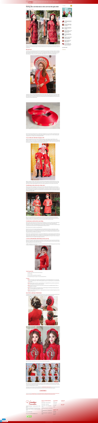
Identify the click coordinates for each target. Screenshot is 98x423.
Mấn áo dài (43, 394)
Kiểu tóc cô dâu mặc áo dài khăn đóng (37, 394)
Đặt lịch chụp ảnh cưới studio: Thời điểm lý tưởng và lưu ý (68, 41)
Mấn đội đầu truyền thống (52, 394)
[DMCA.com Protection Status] (29, 416)
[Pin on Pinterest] (44, 390)
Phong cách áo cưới (34, 393)
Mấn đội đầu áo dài (46, 394)
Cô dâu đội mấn (31, 394)
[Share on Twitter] (41, 390)
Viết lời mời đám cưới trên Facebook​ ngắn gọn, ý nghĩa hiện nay (68, 31)
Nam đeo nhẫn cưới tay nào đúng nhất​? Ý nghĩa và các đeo (68, 25)
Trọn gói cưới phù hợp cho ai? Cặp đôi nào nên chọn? (68, 35)
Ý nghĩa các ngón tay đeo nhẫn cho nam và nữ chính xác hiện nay (68, 38)
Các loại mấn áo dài (53, 393)
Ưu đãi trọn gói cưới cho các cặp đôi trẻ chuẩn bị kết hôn (68, 22)
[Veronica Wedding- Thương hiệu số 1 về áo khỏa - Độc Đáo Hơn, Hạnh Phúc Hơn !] (29, 2)
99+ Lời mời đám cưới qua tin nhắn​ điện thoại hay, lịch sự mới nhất (68, 44)
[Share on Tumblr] (45, 390)
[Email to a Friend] (43, 390)
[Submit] (71, 5)
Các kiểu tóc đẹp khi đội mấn (47, 393)
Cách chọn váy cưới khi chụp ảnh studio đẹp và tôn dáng (68, 28)
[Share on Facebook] (40, 390)
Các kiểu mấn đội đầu (41, 393)
